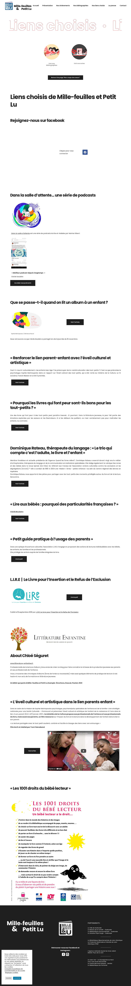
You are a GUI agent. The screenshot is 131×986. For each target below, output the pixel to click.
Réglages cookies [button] (11, 972)
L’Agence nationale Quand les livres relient (102, 951)
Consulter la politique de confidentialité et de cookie (15, 970)
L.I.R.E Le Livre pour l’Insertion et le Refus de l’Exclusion (57, 612)
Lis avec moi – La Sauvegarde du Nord (100, 960)
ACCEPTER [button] (17, 978)
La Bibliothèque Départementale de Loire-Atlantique (105, 940)
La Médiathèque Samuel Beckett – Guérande (103, 931)
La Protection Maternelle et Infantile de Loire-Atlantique (102, 943)
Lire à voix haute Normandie (97, 962)
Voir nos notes (79, 63)
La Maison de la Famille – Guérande (100, 930)
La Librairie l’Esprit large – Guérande (100, 933)
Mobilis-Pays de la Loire (95, 953)
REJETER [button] (8, 978)
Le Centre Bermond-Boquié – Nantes (100, 963)
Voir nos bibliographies (51, 64)
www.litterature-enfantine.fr (21, 663)
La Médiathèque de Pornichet (97, 965)
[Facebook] (85, 152)
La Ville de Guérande (95, 928)
